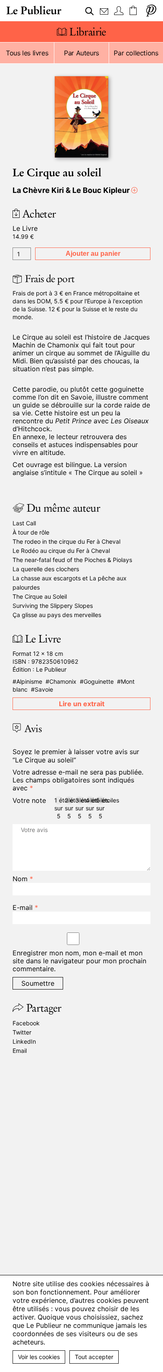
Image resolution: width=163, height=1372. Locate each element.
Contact (104, 11)
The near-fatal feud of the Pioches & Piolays (72, 559)
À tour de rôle (31, 532)
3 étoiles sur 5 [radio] (79, 801)
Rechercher (89, 11)
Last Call (24, 523)
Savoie (44, 689)
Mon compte (119, 11)
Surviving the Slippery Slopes (53, 605)
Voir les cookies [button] (39, 1356)
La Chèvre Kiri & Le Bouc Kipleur (71, 190)
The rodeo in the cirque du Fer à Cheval (66, 541)
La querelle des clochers (46, 568)
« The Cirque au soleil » (106, 472)
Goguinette (99, 681)
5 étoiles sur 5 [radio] (100, 801)
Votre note (29, 800)
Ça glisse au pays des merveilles (57, 614)
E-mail (25, 907)
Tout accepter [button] (94, 1356)
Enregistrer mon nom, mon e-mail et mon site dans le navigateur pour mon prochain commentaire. (79, 961)
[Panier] (134, 11)
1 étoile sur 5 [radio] (58, 801)
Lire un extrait (81, 704)
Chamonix (62, 681)
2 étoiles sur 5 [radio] (69, 801)
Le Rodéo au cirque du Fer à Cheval (61, 550)
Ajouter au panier (93, 253)
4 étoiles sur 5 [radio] (90, 801)
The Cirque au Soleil (40, 596)
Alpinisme (29, 681)
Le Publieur (33, 10)
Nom (23, 879)
